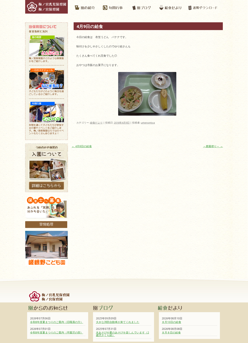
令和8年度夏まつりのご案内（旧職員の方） (56, 322)
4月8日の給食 (82, 146)
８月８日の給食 (171, 332)
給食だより (96, 122)
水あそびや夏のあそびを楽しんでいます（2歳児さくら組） (122, 334)
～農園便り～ (213, 146)
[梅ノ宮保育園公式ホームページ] (46, 11)
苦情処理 (46, 224)
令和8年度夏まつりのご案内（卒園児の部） (56, 332)
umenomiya (148, 122)
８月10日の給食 (171, 322)
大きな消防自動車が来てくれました (117, 322)
